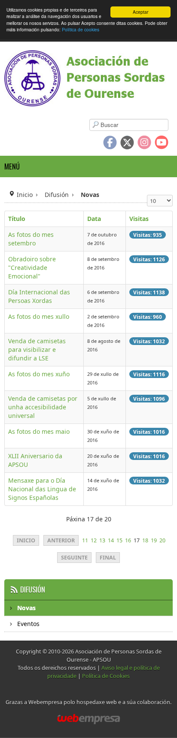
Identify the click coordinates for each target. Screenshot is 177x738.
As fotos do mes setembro (31, 238)
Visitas (139, 219)
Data (94, 219)
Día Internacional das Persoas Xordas (39, 296)
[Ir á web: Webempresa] (88, 719)
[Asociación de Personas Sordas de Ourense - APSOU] (88, 78)
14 (111, 540)
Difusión (57, 195)
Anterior (61, 540)
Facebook (110, 142)
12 (94, 540)
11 (85, 540)
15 (119, 540)
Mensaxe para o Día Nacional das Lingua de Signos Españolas (42, 489)
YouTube (161, 142)
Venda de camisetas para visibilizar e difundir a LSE (37, 349)
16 (128, 540)
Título (16, 219)
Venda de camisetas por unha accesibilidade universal (42, 407)
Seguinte (74, 557)
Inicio (25, 195)
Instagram (144, 142)
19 (154, 540)
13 (102, 540)
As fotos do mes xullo (38, 316)
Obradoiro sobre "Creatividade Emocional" (32, 267)
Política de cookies (80, 29)
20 (162, 540)
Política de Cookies (106, 676)
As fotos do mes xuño (39, 374)
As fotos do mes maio (39, 431)
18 (145, 540)
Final (108, 557)
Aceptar (140, 12)
